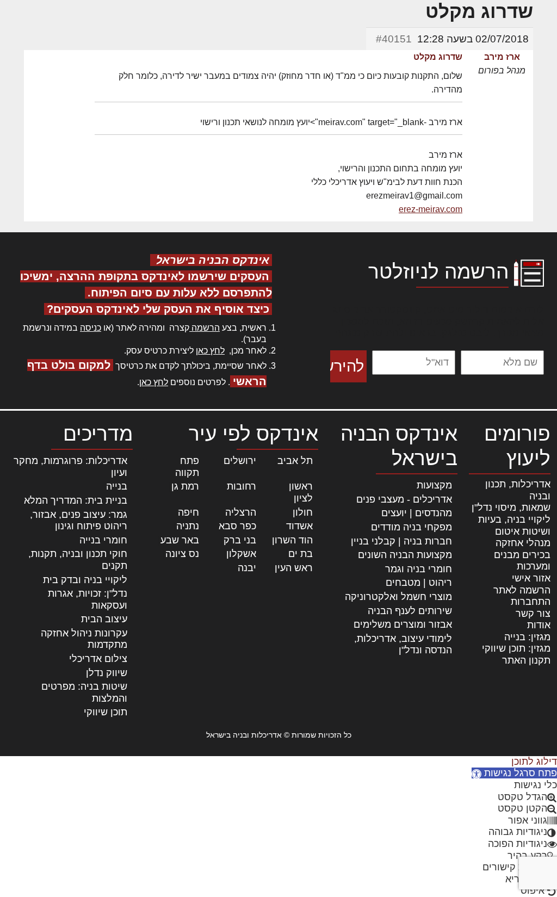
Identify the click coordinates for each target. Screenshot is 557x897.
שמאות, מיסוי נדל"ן (511, 507)
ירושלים (240, 460)
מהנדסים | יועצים (416, 513)
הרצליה (240, 512)
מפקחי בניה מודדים (411, 527)
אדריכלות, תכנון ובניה (517, 490)
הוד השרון (292, 540)
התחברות (530, 601)
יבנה (247, 567)
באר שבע (179, 540)
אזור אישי (531, 578)
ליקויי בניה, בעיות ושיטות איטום (514, 525)
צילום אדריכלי (98, 658)
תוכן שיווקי (105, 712)
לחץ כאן (210, 350)
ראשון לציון (301, 492)
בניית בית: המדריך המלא (75, 500)
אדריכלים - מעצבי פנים (404, 499)
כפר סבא (237, 526)
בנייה (116, 486)
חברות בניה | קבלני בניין (401, 541)
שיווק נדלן (106, 672)
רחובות (241, 486)
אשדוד (299, 526)
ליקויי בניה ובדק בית (85, 579)
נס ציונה (182, 553)
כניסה (90, 327)
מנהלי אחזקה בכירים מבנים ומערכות (522, 554)
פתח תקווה (187, 466)
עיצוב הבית (104, 619)
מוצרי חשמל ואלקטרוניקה (398, 596)
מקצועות (434, 485)
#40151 (394, 39)
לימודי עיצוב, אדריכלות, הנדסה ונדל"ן (403, 644)
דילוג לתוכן (534, 761)
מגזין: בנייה (527, 637)
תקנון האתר (526, 660)
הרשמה (204, 327)
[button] (514, 773)
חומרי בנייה (103, 540)
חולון (303, 512)
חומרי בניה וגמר (418, 569)
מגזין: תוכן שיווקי (516, 648)
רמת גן (185, 486)
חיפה (188, 512)
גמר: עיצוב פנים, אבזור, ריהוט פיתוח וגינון (78, 520)
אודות (538, 625)
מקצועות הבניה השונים (405, 554)
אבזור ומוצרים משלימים (403, 624)
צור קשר (533, 613)
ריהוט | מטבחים (419, 582)
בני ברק (240, 540)
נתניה (187, 526)
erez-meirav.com (430, 209)
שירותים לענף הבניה (410, 610)
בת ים (300, 553)
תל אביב (295, 460)
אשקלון (241, 553)
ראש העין (294, 567)
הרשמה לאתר (521, 590)
